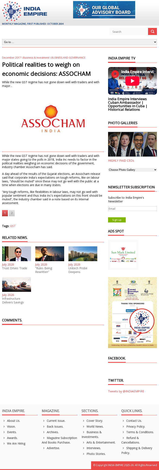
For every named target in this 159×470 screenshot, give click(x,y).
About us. (13, 421)
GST (13, 226)
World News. (95, 426)
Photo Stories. (96, 454)
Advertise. (53, 448)
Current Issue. (55, 421)
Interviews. (93, 448)
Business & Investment (36, 57)
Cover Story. (94, 421)
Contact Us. (133, 421)
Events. (11, 432)
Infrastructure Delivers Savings (13, 300)
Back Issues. (54, 426)
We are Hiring (15, 443)
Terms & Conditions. (139, 432)
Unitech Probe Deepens (77, 270)
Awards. (12, 438)
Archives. (52, 432)
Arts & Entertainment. (101, 442)
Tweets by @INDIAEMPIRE (126, 391)
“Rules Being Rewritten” (43, 270)
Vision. (11, 426)
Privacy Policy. (135, 426)
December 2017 (11, 57)
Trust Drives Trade (14, 268)
